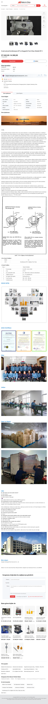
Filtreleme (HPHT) (4, 669)
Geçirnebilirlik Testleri (17, 669)
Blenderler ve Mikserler (5, 671)
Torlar (36, 669)
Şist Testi (37, 671)
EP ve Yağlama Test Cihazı (18, 671)
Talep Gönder (12, 61)
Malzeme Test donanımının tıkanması (7, 666)
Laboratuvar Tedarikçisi (19, 687)
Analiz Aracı (16, 9)
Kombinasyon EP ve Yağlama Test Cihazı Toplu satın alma (13, 690)
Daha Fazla (3, 692)
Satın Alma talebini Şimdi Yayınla (35, 596)
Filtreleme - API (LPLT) (39, 666)
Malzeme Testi (29, 684)
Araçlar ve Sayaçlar (9, 9)
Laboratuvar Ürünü (30, 687)
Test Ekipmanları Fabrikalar (19, 684)
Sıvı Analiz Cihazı (22, 9)
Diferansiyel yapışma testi (29, 671)
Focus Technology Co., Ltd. (23, 697)
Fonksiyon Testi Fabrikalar (7, 687)
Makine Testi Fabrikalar (6, 684)
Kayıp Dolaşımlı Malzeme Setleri (29, 669)
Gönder (12, 596)
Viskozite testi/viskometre (18, 666)
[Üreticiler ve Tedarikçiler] (24, 2)
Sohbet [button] (36, 61)
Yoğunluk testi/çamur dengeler (29, 666)
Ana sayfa (3, 9)
